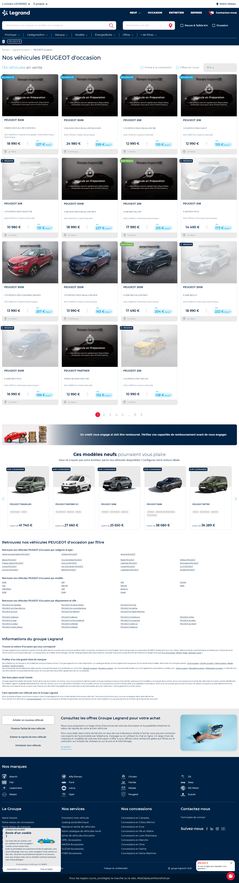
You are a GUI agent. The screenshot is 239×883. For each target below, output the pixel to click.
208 (3, 586)
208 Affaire (6, 589)
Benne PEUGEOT (9, 560)
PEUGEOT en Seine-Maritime (133, 611)
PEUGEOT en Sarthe (129, 608)
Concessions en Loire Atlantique (139, 835)
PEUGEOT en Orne (128, 605)
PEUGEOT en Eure (9, 611)
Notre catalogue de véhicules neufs (81, 831)
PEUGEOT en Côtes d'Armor (13, 608)
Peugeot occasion (105, 668)
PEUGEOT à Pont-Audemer (72, 620)
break (185, 653)
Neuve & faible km (196, 25)
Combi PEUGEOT (9, 566)
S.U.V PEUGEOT (186, 566)
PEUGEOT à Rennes (69, 624)
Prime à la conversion (158, 67)
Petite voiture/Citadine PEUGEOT (16, 554)
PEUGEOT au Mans (188, 620)
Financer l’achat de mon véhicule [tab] (28, 728)
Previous (3, 498)
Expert (123, 592)
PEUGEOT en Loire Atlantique (73, 608)
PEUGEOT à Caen (9, 620)
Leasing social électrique (75, 822)
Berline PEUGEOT (68, 570)
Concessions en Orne (133, 844)
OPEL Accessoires (71, 840)
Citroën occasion (207, 663)
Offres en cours (189, 67)
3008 (4, 592)
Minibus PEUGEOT (187, 560)
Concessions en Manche (134, 840)
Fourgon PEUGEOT (10, 570)
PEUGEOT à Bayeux (10, 617)
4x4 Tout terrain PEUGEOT (72, 566)
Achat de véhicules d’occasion (78, 835)
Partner (183, 582)
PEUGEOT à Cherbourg (130, 617)
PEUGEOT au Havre (188, 624)
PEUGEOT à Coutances (130, 620)
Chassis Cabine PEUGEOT (12, 563)
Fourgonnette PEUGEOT (71, 560)
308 (63, 582)
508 (122, 582)
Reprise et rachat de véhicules (78, 826)
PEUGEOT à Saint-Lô (129, 624)
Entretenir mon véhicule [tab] (28, 745)
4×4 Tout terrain (168, 653)
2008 (4, 582)
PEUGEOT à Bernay (69, 617)
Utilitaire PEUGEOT (69, 554)
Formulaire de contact (193, 817)
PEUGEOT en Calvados (11, 605)
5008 (63, 592)
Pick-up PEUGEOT (69, 563)
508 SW (124, 586)
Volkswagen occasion (214, 668)
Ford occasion (193, 663)
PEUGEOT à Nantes (69, 627)
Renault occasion (90, 668)
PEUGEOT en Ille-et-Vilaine (72, 605)
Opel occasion (221, 663)
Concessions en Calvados (135, 818)
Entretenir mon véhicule (75, 818)
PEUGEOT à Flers (187, 617)
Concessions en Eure (132, 826)
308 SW (64, 586)
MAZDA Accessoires (72, 844)
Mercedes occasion (197, 668)
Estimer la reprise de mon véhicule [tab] (28, 736)
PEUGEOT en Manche (70, 611)
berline (179, 653)
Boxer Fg (124, 589)
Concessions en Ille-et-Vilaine (137, 831)
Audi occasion (182, 668)
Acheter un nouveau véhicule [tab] (28, 720)
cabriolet (191, 653)
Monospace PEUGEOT (189, 563)
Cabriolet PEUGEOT (129, 563)
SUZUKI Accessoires (73, 849)
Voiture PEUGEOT (128, 554)
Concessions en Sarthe (133, 849)
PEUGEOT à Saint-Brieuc (12, 627)
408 (63, 589)
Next (235, 498)
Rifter (182, 586)
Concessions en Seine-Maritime (138, 853)
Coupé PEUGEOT (128, 566)
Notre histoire (9, 818)
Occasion (222, 25)
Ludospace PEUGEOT (130, 570)
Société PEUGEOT (187, 570)
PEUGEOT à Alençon (129, 627)
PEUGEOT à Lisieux (10, 624)
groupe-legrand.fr (34, 699)
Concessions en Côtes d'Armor (138, 822)
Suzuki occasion (17, 666)
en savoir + (66, 747)
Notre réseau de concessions (18, 822)
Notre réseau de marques (16, 826)
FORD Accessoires (72, 853)
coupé (198, 653)
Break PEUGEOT (127, 560)
